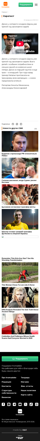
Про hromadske (9, 378)
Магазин (25, 382)
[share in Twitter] (17, 124)
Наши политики (28, 390)
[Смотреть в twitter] (25, 404)
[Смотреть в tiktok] (31, 404)
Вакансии (6, 397)
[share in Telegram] (21, 124)
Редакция (6, 382)
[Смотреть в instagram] (8, 404)
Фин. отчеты (27, 386)
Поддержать (26, 5)
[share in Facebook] (13, 124)
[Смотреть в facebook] (3, 404)
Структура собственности (9, 391)
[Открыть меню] (36, 5)
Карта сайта (26, 395)
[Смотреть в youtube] (20, 404)
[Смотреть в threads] (36, 404)
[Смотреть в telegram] (14, 404)
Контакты (6, 386)
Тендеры (25, 378)
